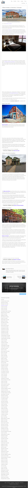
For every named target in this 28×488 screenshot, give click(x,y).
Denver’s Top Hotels (4, 352)
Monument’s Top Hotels (4, 425)
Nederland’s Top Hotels (4, 428)
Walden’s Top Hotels (4, 468)
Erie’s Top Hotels (3, 362)
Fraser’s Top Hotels (4, 374)
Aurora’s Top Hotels (4, 309)
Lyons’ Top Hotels (4, 415)
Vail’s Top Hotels (3, 465)
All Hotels (2, 299)
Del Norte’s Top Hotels (4, 348)
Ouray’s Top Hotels (4, 432)
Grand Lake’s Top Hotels (4, 385)
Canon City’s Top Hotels (4, 326)
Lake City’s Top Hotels (4, 401)
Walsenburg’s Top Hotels (5, 470)
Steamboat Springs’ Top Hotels (6, 457)
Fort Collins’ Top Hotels (4, 369)
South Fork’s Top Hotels (4, 455)
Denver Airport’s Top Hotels (5, 351)
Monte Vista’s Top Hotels (5, 422)
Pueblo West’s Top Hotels (5, 442)
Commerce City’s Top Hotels (5, 336)
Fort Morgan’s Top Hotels (5, 372)
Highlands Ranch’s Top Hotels (5, 391)
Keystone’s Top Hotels (4, 395)
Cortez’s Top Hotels (4, 339)
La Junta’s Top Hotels (4, 398)
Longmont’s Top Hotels (4, 411)
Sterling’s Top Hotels (4, 458)
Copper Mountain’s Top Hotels (5, 338)
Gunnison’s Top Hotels (4, 389)
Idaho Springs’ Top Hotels (5, 394)
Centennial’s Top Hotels (4, 332)
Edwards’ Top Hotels (4, 359)
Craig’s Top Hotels (4, 341)
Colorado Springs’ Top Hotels (5, 335)
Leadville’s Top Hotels (4, 405)
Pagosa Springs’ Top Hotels (5, 434)
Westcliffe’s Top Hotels (4, 471)
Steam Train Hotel (16, 150)
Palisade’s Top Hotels (4, 435)
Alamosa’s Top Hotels (4, 302)
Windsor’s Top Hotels (4, 475)
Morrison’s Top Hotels (4, 427)
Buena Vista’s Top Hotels (5, 325)
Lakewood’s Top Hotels (4, 402)
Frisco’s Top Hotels (4, 375)
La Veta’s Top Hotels (4, 399)
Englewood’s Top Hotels (4, 361)
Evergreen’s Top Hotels (4, 365)
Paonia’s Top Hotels (4, 437)
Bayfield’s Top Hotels (4, 315)
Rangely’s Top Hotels (4, 444)
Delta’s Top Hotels (4, 349)
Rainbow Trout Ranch (17, 259)
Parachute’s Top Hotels (4, 438)
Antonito (9, 29)
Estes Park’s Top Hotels (4, 364)
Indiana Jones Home (6, 191)
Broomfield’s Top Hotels (4, 322)
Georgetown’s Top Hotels (5, 378)
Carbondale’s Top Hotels (4, 328)
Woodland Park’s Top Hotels (5, 478)
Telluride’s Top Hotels (4, 461)
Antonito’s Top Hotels (4, 305)
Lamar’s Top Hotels (4, 404)
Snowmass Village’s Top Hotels (6, 454)
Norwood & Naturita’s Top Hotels (6, 431)
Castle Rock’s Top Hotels (5, 329)
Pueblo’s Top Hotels (4, 441)
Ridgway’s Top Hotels (4, 445)
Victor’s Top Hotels (4, 467)
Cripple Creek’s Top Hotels (5, 346)
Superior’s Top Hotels (4, 460)
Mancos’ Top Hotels (4, 417)
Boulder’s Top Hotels (4, 318)
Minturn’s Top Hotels (4, 421)
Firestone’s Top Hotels (4, 368)
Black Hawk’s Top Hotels (5, 316)
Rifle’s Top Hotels (3, 447)
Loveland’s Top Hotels (4, 414)
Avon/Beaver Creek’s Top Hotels (6, 311)
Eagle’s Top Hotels (4, 358)
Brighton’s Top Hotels (4, 321)
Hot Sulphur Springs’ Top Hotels (6, 392)
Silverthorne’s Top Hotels (5, 451)
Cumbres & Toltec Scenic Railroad (9, 61)
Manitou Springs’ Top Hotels (5, 418)
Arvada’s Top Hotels (4, 306)
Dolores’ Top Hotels (4, 355)
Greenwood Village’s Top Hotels (6, 388)
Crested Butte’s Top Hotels (5, 345)
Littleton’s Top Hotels (4, 408)
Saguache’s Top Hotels (4, 448)
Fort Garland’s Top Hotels (5, 371)
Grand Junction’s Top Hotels (5, 384)
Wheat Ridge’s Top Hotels (5, 474)
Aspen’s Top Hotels (4, 308)
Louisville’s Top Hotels (4, 412)
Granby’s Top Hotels (4, 382)
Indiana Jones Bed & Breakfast (18, 205)
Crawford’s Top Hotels (4, 342)
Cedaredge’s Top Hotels (4, 331)
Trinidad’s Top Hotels (4, 464)
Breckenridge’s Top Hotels (5, 319)
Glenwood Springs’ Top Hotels (5, 379)
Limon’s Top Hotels (4, 407)
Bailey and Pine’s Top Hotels (5, 312)
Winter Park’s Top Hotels (5, 477)
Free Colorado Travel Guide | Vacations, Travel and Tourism (15, 486)
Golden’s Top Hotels (4, 381)
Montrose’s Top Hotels (4, 424)
